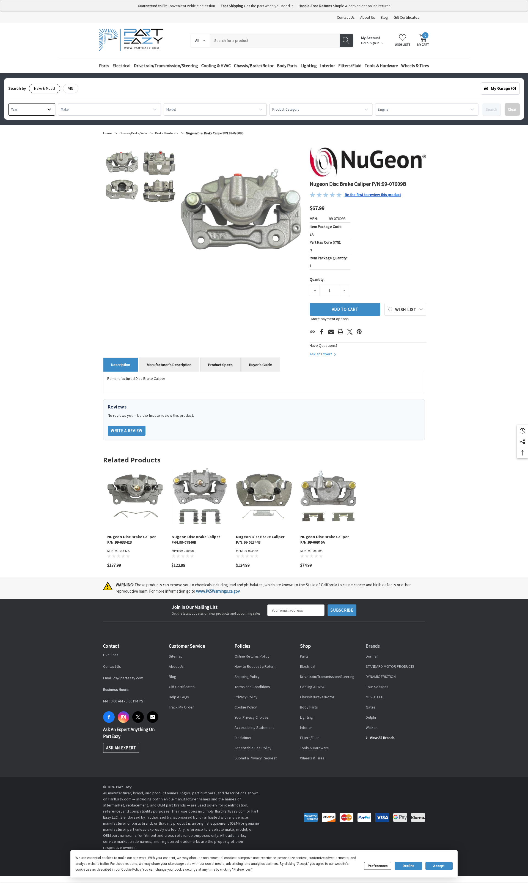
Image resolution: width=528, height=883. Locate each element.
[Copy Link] (312, 332)
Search (491, 109)
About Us (367, 17)
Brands (373, 646)
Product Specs (220, 364)
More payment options (330, 318)
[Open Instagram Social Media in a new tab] (123, 717)
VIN (70, 88)
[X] (350, 332)
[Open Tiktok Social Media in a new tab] (152, 717)
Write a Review (126, 430)
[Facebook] (321, 332)
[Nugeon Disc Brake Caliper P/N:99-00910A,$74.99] (328, 496)
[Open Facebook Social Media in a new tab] (109, 717)
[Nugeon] (368, 161)
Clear (512, 109)
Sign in (375, 43)
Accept (439, 866)
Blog (384, 17)
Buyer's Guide (260, 364)
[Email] (331, 332)
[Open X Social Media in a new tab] (138, 717)
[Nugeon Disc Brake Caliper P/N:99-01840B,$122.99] (200, 496)
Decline (408, 866)
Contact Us (346, 17)
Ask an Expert (321, 353)
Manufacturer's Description (169, 364)
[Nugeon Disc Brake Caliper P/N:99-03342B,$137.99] (135, 496)
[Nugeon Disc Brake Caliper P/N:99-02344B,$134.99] (264, 496)
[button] (355, 195)
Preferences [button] (242, 869)
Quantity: (317, 279)
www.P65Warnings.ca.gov (218, 591)
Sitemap (176, 656)
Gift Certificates (406, 17)
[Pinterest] (359, 332)
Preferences (378, 866)
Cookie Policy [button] (131, 869)
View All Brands (382, 737)
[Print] (340, 332)
